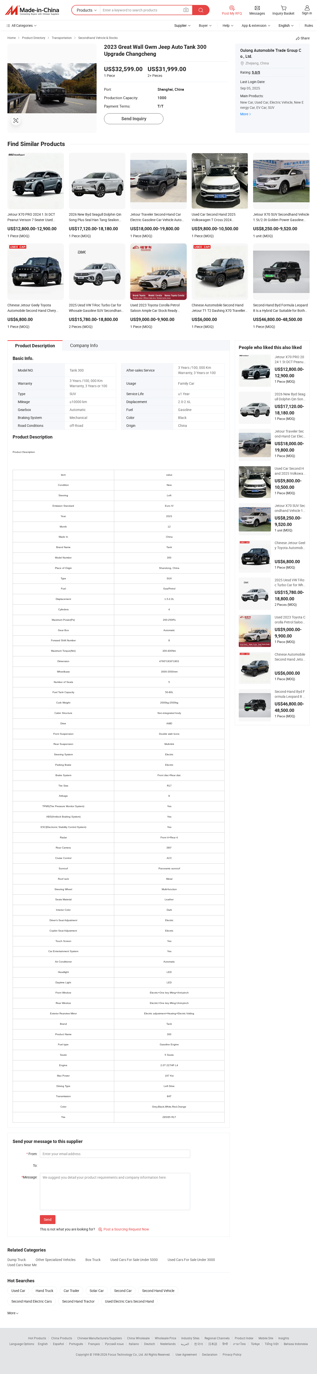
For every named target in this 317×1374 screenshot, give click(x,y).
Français (94, 1344)
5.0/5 (256, 72)
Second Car (123, 1290)
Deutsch (149, 1344)
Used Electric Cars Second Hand (129, 1301)
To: (35, 1165)
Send (48, 1219)
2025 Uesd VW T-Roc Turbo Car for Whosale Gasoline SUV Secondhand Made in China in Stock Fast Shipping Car (290, 582)
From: (31, 1153)
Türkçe (255, 1344)
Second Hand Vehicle (158, 1290)
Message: (29, 1177)
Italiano (134, 1344)
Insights (283, 1338)
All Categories (22, 25)
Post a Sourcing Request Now (123, 1229)
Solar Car (97, 1290)
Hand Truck (44, 1290)
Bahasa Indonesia (296, 1344)
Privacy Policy (232, 1354)
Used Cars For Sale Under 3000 (191, 1259)
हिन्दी (225, 1344)
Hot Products (37, 1338)
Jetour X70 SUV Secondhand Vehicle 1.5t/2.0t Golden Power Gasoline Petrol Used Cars (290, 508)
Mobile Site (266, 1338)
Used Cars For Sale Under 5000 (134, 1259)
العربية (185, 1344)
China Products (61, 1338)
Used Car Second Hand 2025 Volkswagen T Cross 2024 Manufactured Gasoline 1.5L (290, 471)
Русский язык (114, 1344)
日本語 (212, 1344)
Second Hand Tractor (78, 1301)
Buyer (203, 25)
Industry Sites (190, 1338)
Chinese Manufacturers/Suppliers (99, 1338)
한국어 (198, 1344)
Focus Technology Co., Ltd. (126, 1354)
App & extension (254, 25)
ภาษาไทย (239, 1344)
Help (226, 25)
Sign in (307, 13)
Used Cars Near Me (22, 1264)
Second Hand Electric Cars (31, 1301)
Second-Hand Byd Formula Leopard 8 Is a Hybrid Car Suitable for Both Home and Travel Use (290, 694)
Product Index (244, 1338)
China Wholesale (138, 1338)
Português (76, 1344)
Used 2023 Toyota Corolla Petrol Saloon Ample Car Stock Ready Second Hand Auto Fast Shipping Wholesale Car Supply (290, 620)
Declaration (209, 1354)
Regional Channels (217, 1338)
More (244, 114)
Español (58, 1344)
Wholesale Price (165, 1338)
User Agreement (186, 1354)
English (43, 1344)
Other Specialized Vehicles (56, 1259)
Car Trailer (71, 1290)
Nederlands (168, 1344)
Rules (309, 25)
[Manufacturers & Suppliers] (32, 10)
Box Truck (93, 1259)
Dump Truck (16, 1259)
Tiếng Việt (272, 1344)
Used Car (18, 1290)
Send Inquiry (133, 118)
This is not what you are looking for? (67, 1229)
